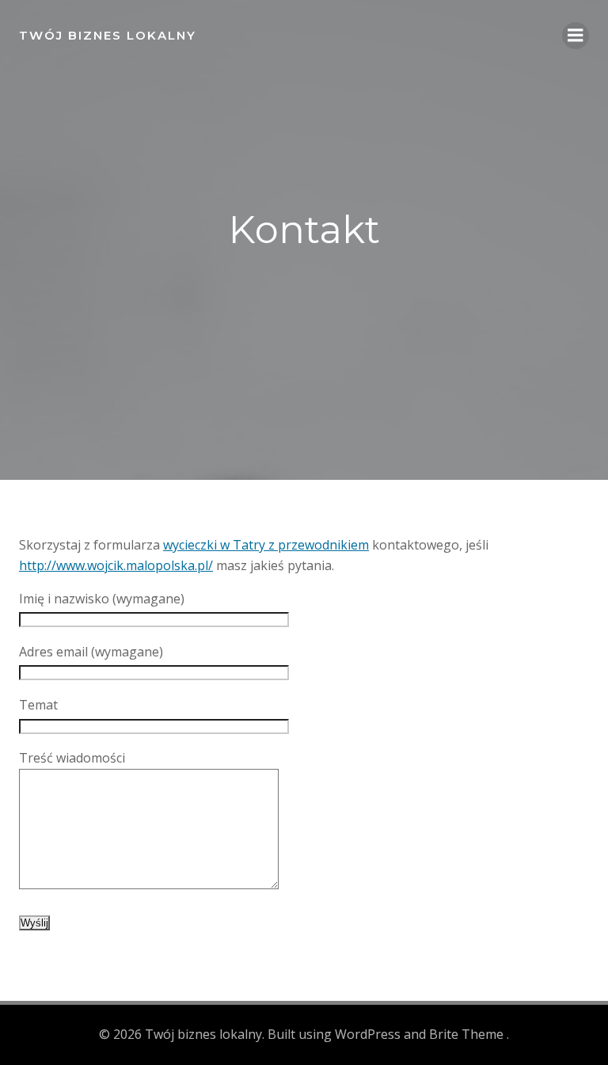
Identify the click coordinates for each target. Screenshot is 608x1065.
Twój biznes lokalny (107, 35)
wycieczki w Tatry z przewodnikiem (266, 544)
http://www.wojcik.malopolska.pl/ (116, 565)
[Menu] (575, 35)
